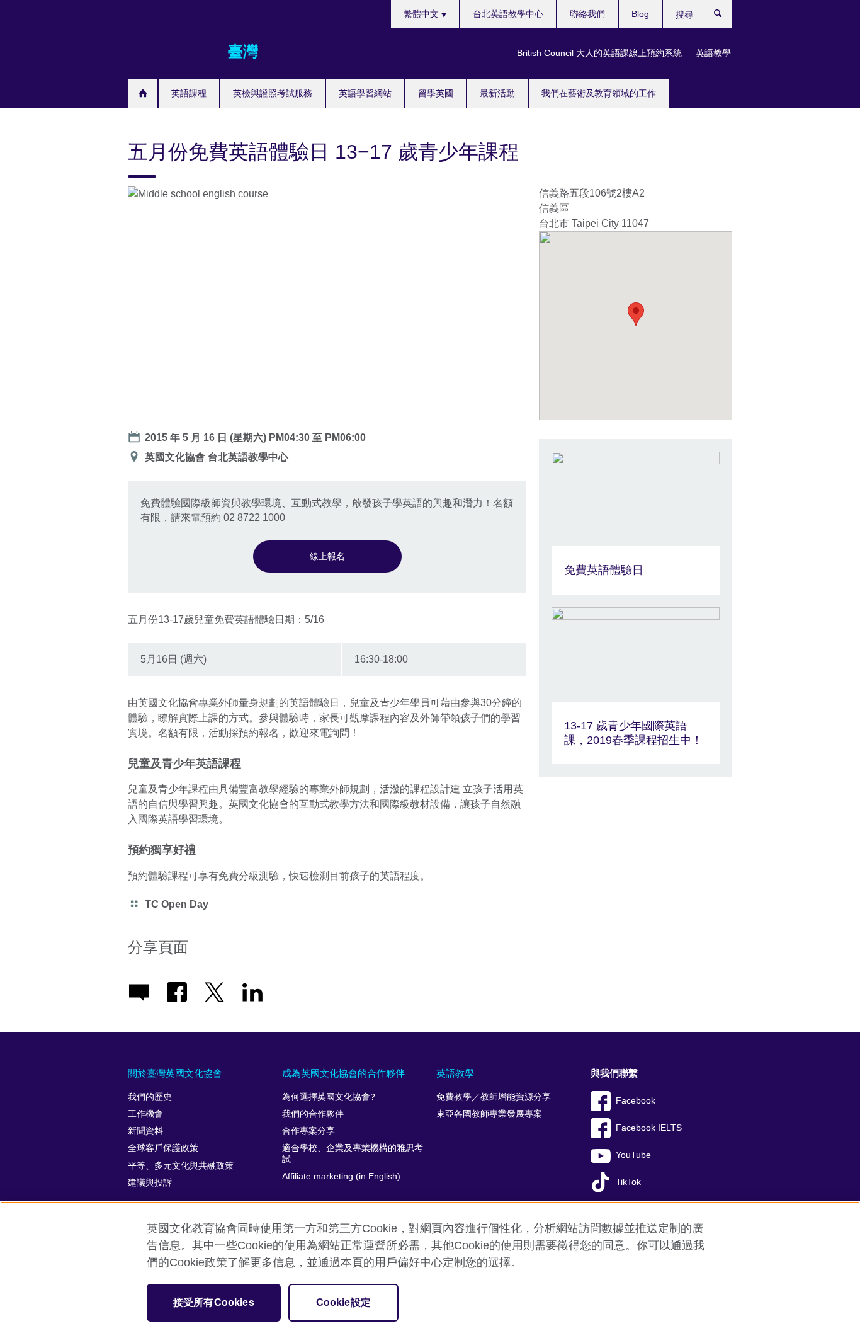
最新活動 (497, 93)
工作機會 (145, 1114)
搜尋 (724, 16)
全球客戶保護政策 (163, 1148)
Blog (640, 14)
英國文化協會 (165, 51)
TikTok (628, 1182)
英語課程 (189, 93)
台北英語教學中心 (508, 14)
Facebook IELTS (649, 1128)
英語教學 (713, 53)
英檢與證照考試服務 (272, 93)
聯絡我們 (587, 14)
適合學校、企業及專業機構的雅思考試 (352, 1153)
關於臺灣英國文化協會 (175, 1073)
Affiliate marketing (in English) (341, 1176)
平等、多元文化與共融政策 (181, 1165)
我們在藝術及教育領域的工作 (598, 93)
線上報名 (327, 556)
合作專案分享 (308, 1131)
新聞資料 (145, 1131)
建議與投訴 (150, 1182)
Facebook (635, 1101)
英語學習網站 (365, 93)
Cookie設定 (343, 1302)
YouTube (633, 1155)
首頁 (142, 93)
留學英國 (435, 93)
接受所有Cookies (213, 1302)
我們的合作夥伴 (313, 1114)
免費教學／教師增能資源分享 (493, 1097)
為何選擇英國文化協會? (328, 1097)
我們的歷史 (150, 1097)
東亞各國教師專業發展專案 (489, 1114)
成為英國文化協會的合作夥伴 (343, 1073)
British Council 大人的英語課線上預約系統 (599, 53)
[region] (430, 1272)
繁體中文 (422, 14)
